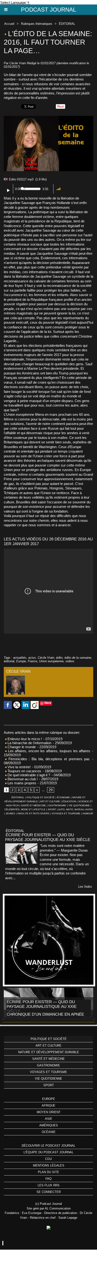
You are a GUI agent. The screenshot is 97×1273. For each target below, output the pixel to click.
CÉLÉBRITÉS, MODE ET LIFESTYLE (24, 809)
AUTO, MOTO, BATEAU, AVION (75, 809)
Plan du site (48, 1172)
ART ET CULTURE (50, 801)
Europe (21, 661)
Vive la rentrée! (19, 767)
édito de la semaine (78, 657)
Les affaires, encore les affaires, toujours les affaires (48, 751)
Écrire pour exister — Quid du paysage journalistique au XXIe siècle (47, 837)
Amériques (48, 1125)
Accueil (9, 23)
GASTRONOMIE (57, 805)
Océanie (49, 1132)
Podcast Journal (48, 9)
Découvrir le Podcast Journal (48, 1145)
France (32, 661)
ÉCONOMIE (63, 797)
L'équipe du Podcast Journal (48, 1152)
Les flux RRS (49, 1185)
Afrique (48, 1105)
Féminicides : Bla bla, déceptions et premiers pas (48, 759)
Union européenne (51, 661)
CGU (48, 1159)
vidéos (69, 661)
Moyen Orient (49, 1112)
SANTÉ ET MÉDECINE (33, 805)
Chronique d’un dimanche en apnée (45, 1014)
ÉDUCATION (69, 801)
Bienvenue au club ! (22, 779)
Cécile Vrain (17, 63)
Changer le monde (21, 747)
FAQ (48, 1178)
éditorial (9, 661)
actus (32, 657)
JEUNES (10, 813)
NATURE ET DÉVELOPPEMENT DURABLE (48, 1052)
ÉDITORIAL (67, 23)
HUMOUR (88, 813)
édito (59, 657)
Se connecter (48, 1192)
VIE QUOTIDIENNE (79, 805)
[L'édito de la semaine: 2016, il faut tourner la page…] (48, 118)
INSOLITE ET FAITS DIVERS (33, 813)
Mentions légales (48, 1165)
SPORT (52, 809)
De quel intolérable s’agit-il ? (29, 775)
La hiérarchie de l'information (29, 743)
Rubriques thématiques (36, 23)
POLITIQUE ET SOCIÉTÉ (41, 797)
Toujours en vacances (24, 771)
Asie (48, 1118)
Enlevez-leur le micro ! (24, 739)
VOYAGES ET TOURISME (66, 813)
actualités (19, 657)
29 (51, 790)
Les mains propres (21, 783)
